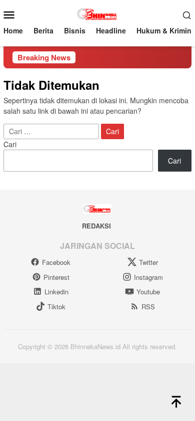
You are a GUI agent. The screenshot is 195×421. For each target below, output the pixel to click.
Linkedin (56, 291)
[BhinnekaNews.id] (97, 13)
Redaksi (96, 225)
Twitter (148, 262)
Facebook (56, 262)
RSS (148, 306)
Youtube (148, 291)
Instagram (148, 277)
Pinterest (57, 277)
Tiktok (57, 306)
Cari (10, 144)
